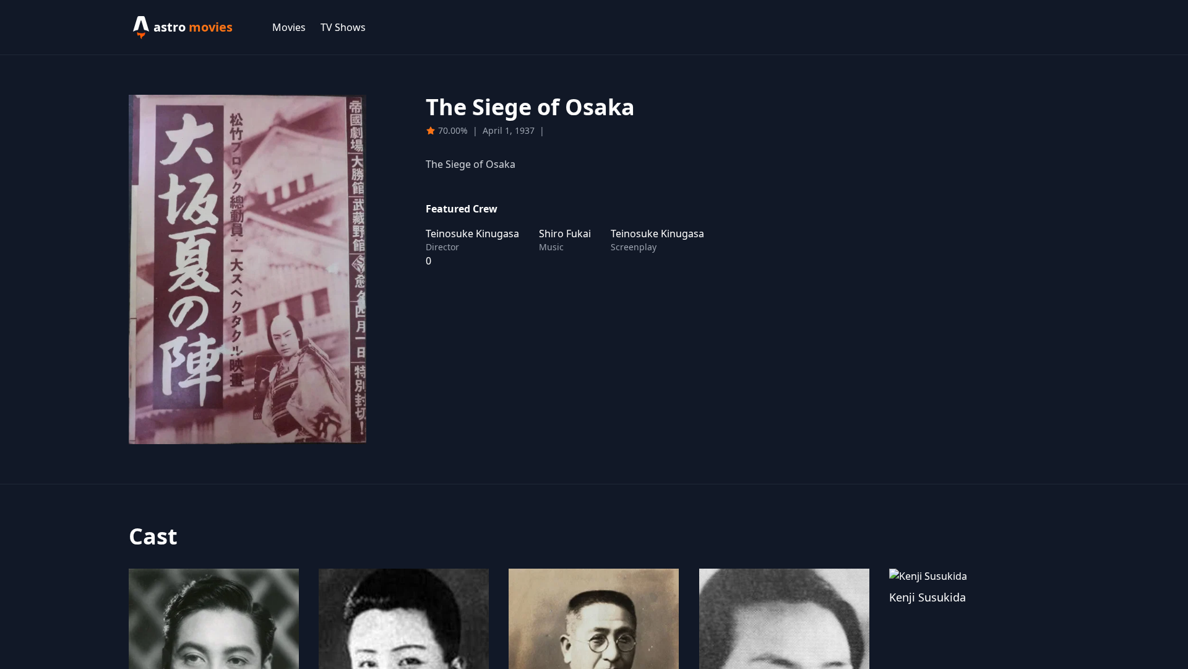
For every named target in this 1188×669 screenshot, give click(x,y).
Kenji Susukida (927, 597)
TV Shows (343, 27)
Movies (289, 27)
